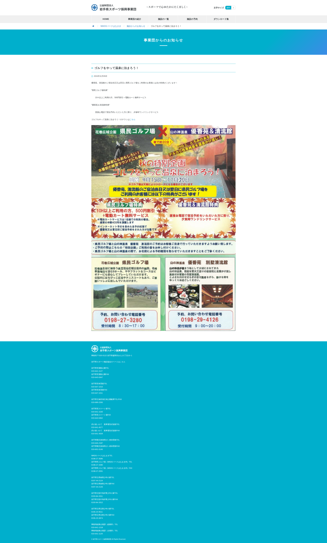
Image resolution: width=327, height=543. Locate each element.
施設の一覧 (163, 19)
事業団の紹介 (134, 19)
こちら (132, 119)
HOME (106, 19)
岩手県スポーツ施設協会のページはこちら (108, 362)
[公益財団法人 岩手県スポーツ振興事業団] (113, 7)
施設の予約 (192, 19)
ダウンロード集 (221, 19)
